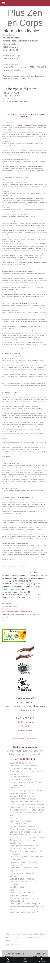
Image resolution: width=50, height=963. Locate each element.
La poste (4, 620)
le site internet (42, 356)
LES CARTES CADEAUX (12, 392)
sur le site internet (13, 310)
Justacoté (5, 617)
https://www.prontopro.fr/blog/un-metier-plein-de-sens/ (17, 611)
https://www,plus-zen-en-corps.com (16, 145)
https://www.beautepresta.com (10, 608)
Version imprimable (16, 954)
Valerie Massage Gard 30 (9, 614)
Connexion (40, 954)
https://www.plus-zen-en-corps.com (23, 202)
